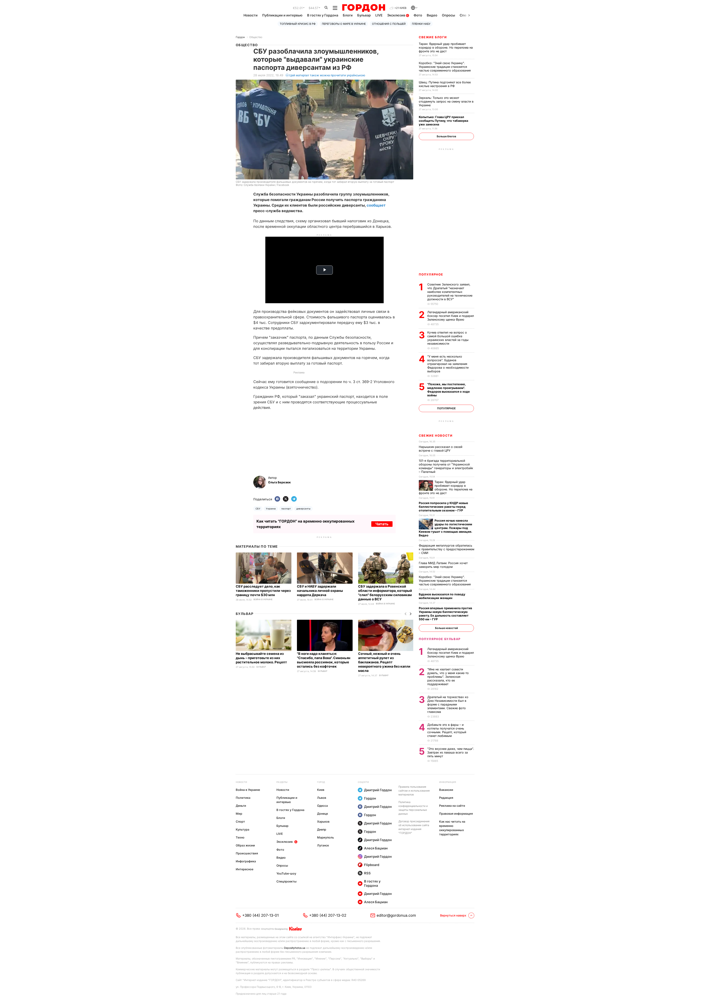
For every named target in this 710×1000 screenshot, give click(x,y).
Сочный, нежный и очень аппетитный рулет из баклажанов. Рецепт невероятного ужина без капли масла (384, 662)
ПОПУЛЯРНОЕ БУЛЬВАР (440, 639)
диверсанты (303, 508)
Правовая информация (456, 813)
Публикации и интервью (282, 15)
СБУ (258, 508)
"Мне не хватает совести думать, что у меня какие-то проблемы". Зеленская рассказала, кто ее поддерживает (448, 676)
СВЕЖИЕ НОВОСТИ (435, 435)
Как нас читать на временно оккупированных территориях (452, 828)
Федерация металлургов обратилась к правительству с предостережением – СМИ (446, 549)
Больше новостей (446, 628)
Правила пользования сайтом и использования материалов (414, 790)
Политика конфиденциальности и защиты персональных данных (413, 807)
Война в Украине (263, 599)
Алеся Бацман (376, 848)
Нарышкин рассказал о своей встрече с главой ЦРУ (440, 448)
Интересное (244, 869)
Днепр (321, 829)
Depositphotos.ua (294, 947)
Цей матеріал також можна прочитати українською (327, 75)
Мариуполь (325, 837)
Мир (239, 813)
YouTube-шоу (286, 873)
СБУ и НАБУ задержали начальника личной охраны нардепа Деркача (320, 590)
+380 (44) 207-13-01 (260, 915)
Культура (242, 829)
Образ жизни (245, 845)
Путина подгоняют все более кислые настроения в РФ (445, 84)
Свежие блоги (433, 37)
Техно (240, 837)
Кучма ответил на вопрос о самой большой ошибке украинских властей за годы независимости (448, 338)
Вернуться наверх (453, 915)
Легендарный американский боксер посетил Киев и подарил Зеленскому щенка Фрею (450, 315)
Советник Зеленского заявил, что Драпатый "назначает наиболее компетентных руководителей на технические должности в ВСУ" (449, 292)
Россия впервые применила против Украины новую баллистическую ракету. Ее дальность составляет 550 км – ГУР (445, 613)
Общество (255, 37)
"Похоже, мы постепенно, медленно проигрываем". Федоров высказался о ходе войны (448, 389)
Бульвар (364, 15)
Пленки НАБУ (421, 23)
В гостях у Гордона (322, 15)
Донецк (322, 813)
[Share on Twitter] (285, 499)
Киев (320, 790)
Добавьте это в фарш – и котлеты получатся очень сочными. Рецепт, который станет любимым (446, 730)
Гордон (240, 37)
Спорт (240, 821)
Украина (271, 508)
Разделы (282, 782)
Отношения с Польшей (389, 23)
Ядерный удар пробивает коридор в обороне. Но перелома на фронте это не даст (446, 47)
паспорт (286, 508)
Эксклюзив (396, 15)
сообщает (376, 205)
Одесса (322, 805)
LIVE (379, 15)
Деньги (241, 805)
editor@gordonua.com (396, 915)
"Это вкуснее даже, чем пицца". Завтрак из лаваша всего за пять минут (450, 752)
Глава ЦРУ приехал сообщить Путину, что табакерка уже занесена (443, 120)
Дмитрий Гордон (378, 790)
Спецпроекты (286, 881)
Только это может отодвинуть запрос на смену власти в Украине (446, 101)
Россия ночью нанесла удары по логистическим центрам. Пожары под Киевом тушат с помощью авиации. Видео (445, 528)
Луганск (323, 845)
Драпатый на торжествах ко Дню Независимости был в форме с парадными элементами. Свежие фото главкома (447, 704)
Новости (251, 15)
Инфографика (246, 861)
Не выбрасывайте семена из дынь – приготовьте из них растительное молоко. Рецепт (262, 658)
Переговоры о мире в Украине (344, 23)
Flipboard (371, 865)
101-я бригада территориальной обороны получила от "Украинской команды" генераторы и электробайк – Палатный (446, 466)
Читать (381, 524)
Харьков (323, 821)
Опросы (448, 15)
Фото (418, 15)
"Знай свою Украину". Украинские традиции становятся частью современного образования (445, 66)
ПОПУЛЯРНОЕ (431, 274)
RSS (367, 873)
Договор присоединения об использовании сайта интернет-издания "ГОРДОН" (414, 827)
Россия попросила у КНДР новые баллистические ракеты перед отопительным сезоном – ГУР (443, 506)
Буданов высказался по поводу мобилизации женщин (442, 596)
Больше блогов (446, 136)
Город (321, 782)
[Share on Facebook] (277, 499)
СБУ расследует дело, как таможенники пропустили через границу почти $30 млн (263, 590)
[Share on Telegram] (294, 499)
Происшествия (247, 853)
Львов (321, 798)
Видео (432, 15)
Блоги (348, 15)
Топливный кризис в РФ (298, 23)
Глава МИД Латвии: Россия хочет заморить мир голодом (443, 565)
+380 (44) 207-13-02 (327, 915)
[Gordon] (363, 8)
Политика (243, 798)
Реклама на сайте (452, 805)
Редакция (446, 798)
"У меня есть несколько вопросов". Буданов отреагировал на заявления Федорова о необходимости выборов (448, 364)
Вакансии (446, 790)
